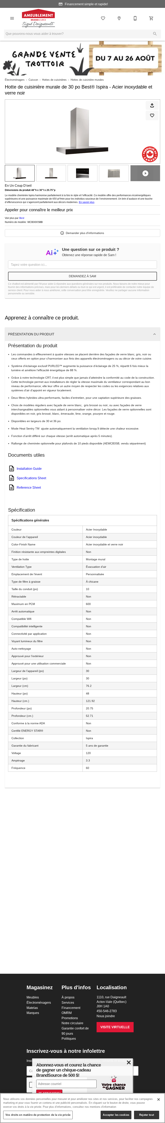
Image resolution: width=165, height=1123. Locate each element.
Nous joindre (106, 1016)
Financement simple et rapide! (86, 4)
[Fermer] (158, 1099)
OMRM (67, 1013)
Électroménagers (15, 79)
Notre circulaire (72, 1023)
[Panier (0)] (151, 18)
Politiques (69, 1038)
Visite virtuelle (115, 1027)
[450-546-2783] (135, 18)
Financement (71, 1008)
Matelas (32, 1008)
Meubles (33, 997)
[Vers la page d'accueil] (38, 18)
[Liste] (103, 18)
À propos (68, 997)
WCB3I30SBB (35, 222)
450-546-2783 (107, 1011)
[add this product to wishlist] (152, 115)
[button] (12, 18)
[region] (82, 1108)
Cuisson (33, 79)
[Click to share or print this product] (152, 105)
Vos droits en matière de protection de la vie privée (37, 1114)
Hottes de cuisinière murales (87, 79)
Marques (33, 1013)
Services (68, 1002)
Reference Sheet (29, 487)
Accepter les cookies (116, 1114)
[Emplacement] (119, 18)
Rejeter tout (146, 1114)
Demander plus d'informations (85, 233)
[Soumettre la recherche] (155, 33)
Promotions (70, 1018)
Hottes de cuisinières (54, 79)
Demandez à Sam (82, 276)
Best (21, 217)
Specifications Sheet (31, 478)
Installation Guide (29, 468)
